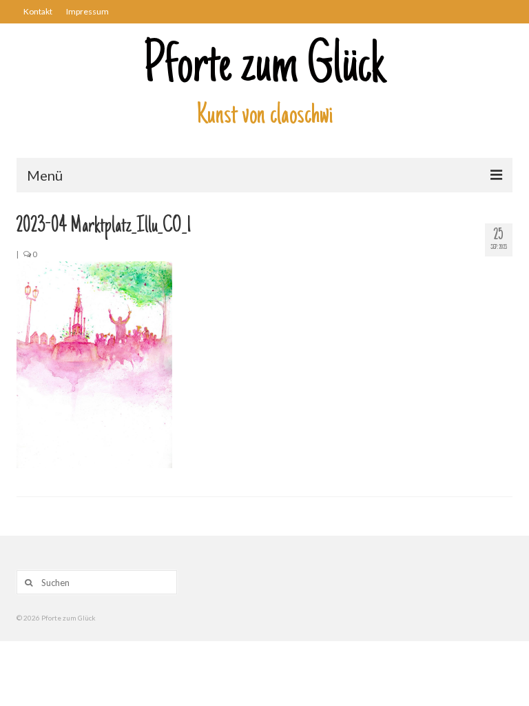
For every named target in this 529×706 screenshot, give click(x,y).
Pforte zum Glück (264, 68)
